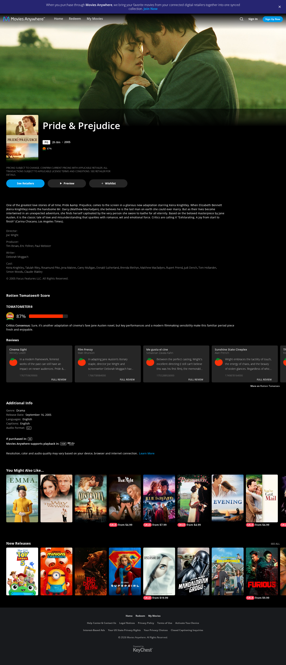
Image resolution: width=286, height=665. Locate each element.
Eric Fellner (26, 246)
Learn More (146, 453)
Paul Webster (43, 246)
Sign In (253, 19)
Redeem (75, 18)
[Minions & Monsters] (56, 571)
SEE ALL (275, 543)
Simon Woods (14, 271)
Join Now (151, 9)
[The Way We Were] (56, 498)
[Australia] (91, 498)
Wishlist (110, 183)
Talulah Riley (32, 267)
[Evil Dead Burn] (91, 571)
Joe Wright (12, 235)
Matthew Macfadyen (152, 267)
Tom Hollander (207, 267)
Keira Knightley (15, 267)
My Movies (95, 18)
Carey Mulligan (86, 267)
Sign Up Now (272, 19)
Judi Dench (190, 267)
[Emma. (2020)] (22, 498)
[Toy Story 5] (22, 571)
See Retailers (25, 183)
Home (58, 18)
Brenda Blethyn (129, 267)
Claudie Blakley (33, 271)
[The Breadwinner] (228, 571)
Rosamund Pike (50, 267)
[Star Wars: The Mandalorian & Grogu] (193, 571)
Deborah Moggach (17, 257)
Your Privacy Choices (156, 630)
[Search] (241, 19)
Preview (69, 183)
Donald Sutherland (107, 267)
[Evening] (228, 498)
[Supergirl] (125, 571)
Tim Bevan (12, 246)
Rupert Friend (174, 267)
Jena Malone (68, 267)
